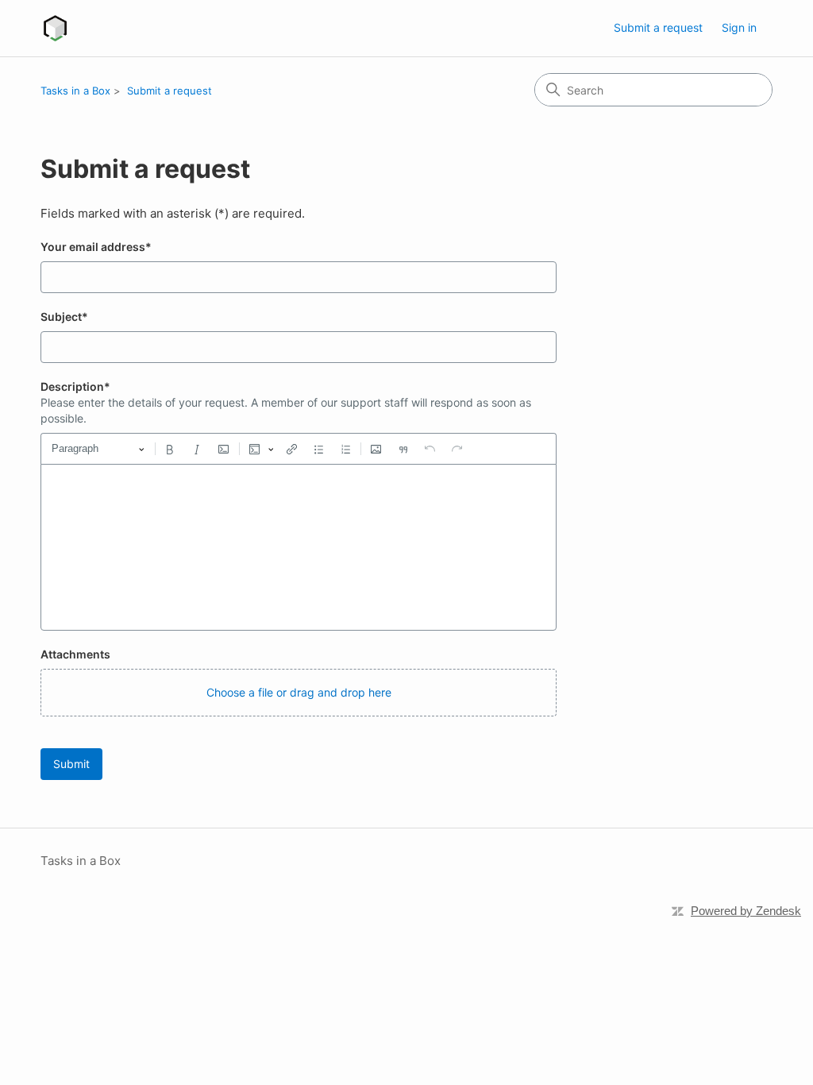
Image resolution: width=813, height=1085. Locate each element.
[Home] (55, 28)
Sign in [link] (739, 27)
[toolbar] (298, 449)
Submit (71, 763)
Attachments (75, 654)
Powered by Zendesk (746, 910)
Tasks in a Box (75, 90)
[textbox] (298, 547)
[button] (298, 692)
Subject (64, 316)
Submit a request (658, 27)
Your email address (96, 246)
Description (75, 386)
